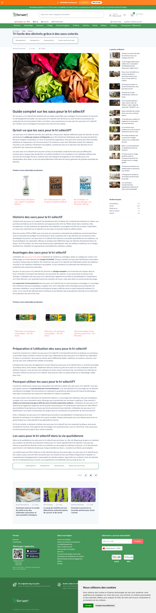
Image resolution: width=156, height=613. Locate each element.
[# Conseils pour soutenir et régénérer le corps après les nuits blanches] (114, 121)
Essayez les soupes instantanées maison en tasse (130, 95)
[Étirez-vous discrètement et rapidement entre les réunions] (114, 148)
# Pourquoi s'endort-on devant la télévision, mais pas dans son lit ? (130, 86)
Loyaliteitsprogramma (64, 544)
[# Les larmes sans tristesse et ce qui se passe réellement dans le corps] (114, 129)
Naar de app (97, 2)
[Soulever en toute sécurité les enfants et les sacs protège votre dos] (114, 55)
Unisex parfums (49, 40)
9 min (36, 505)
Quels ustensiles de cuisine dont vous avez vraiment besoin (131, 113)
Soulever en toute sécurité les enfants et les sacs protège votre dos (131, 56)
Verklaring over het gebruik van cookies (70, 556)
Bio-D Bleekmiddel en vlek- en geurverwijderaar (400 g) (55, 201)
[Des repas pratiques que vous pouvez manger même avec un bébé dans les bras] (114, 138)
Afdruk (59, 561)
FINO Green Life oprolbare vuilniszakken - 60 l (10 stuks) (25, 333)
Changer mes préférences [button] (105, 605)
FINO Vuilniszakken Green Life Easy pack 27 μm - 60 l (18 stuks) (84, 333)
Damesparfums (21, 40)
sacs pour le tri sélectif (33, 257)
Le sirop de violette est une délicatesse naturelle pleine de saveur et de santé (56, 510)
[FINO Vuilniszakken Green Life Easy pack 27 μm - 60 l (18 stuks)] (85, 316)
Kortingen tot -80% (23, 22)
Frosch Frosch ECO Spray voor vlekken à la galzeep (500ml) (25, 202)
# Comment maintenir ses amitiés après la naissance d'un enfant (130, 168)
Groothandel (58, 22)
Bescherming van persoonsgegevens (69, 559)
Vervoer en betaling (63, 539)
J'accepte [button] (88, 605)
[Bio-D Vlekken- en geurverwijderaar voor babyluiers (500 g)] (85, 184)
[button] (32, 551)
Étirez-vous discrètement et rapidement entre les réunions (130, 148)
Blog (36, 22)
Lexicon (45, 22)
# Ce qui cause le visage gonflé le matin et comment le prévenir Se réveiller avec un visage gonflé (130, 158)
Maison (30, 31)
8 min (33, 49)
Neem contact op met (134, 22)
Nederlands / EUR (113, 548)
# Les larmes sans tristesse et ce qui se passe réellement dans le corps (131, 129)
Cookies (60, 564)
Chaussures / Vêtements (131, 25)
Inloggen (137, 541)
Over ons (16, 539)
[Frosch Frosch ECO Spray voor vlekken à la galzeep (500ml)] (26, 184)
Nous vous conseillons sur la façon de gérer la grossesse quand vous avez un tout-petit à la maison (130, 76)
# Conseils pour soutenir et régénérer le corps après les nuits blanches (131, 121)
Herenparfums (34, 40)
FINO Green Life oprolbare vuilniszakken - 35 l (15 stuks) (54, 333)
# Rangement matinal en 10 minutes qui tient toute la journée (130, 177)
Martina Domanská (19, 49)
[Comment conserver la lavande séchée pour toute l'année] (83, 495)
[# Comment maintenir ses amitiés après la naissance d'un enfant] (114, 168)
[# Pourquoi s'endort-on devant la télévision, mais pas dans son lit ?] (114, 86)
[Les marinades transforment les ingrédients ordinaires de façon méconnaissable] (114, 186)
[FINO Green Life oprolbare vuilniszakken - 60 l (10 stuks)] (26, 316)
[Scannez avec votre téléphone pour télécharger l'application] (18, 554)
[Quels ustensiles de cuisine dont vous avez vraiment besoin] (114, 113)
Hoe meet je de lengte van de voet (68, 554)
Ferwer (17, 31)
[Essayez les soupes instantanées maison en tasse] (114, 94)
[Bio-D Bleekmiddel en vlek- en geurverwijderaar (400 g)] (55, 184)
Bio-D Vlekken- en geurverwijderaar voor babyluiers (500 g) (83, 202)
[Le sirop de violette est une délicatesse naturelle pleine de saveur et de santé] (56, 495)
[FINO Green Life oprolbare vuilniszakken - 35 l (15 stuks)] (55, 316)
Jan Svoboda (48, 505)
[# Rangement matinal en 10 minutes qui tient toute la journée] (114, 176)
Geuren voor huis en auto (66, 40)
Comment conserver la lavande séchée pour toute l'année (83, 510)
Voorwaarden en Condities (66, 549)
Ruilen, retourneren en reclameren (68, 542)
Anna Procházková (22, 505)
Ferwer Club (116, 22)
